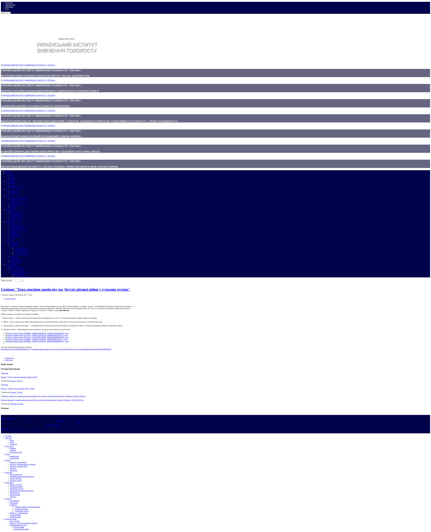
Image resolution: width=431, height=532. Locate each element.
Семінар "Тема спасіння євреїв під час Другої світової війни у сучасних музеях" (65, 289)
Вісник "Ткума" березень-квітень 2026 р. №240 (19, 377)
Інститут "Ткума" (52, 425)
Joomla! (77, 421)
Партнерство (10, 5)
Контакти (9, 3)
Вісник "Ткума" (17, 381)
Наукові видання (17, 404)
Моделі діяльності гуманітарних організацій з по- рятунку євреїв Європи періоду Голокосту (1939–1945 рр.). (42, 400)
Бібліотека (9, 7)
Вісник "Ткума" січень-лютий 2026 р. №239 (18, 389)
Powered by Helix (7, 419)
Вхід (7, 9)
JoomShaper (60, 421)
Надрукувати (10, 299)
